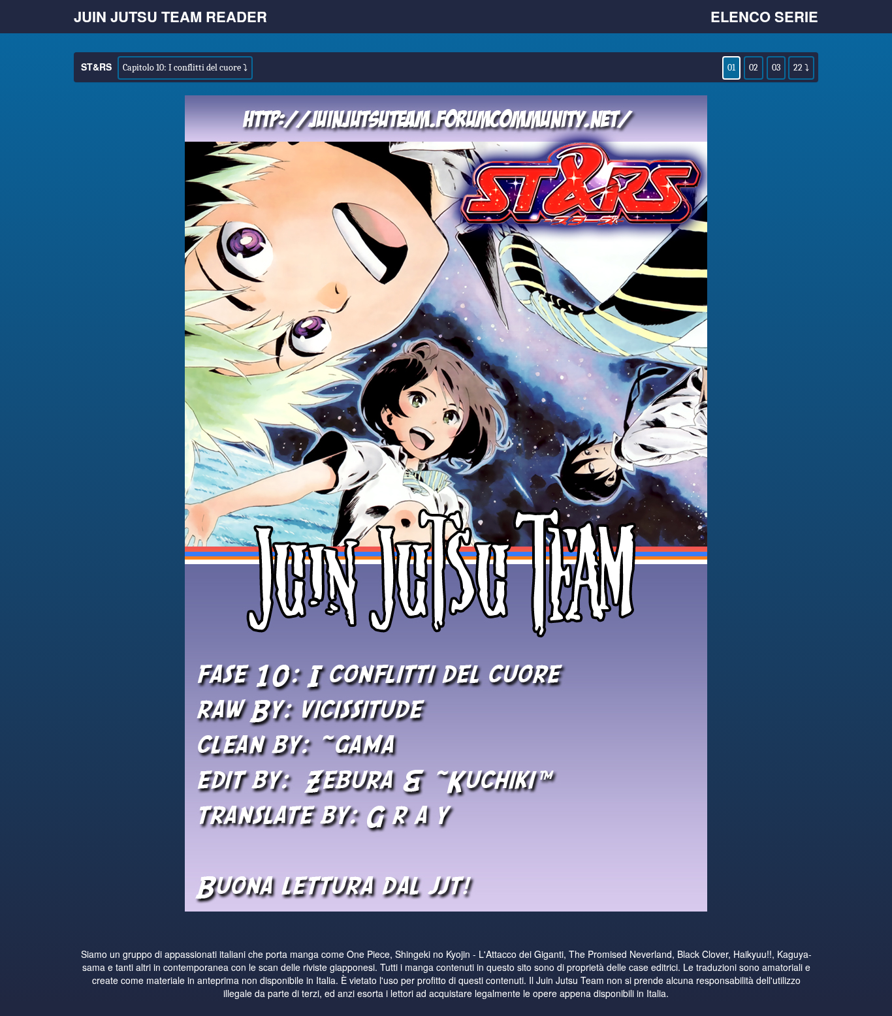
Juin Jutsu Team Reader (170, 16)
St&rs (96, 66)
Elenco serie (764, 16)
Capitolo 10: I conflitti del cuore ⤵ (185, 67)
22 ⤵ (801, 67)
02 (753, 67)
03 (776, 67)
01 (731, 67)
